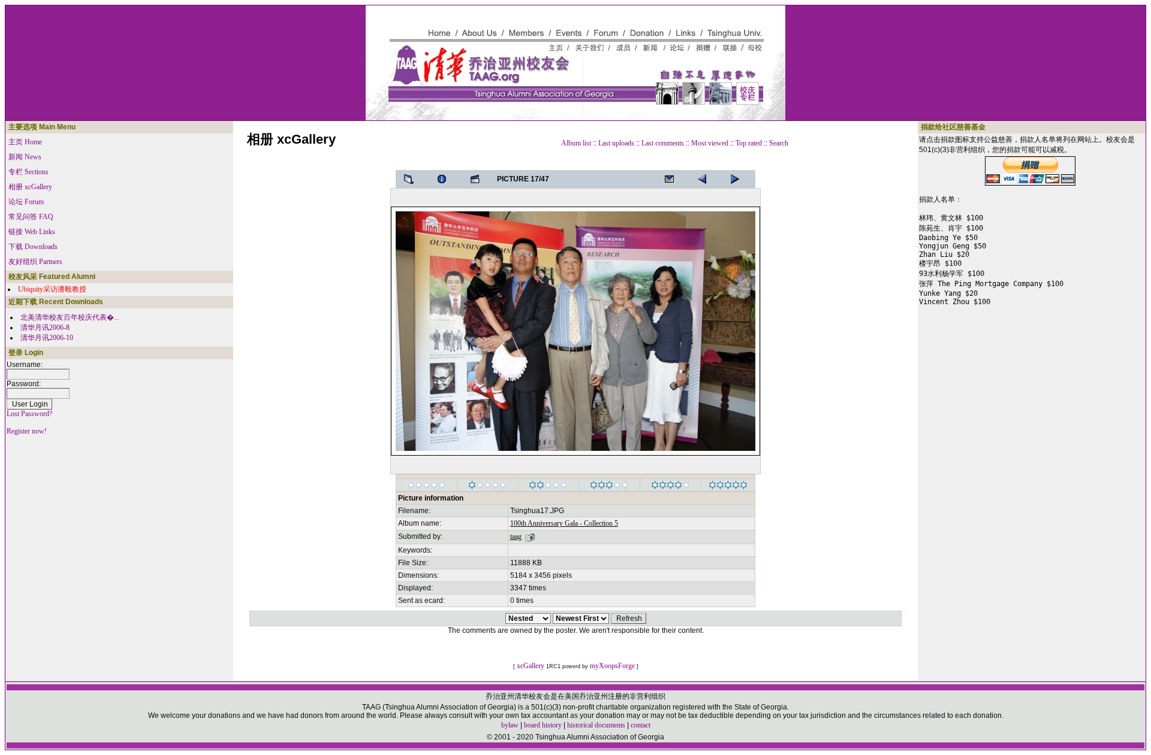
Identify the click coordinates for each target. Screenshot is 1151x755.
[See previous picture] (738, 179)
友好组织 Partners (35, 261)
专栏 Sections (28, 172)
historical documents (596, 725)
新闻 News (24, 157)
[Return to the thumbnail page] (412, 179)
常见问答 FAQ (30, 217)
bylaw (510, 725)
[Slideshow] (478, 179)
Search (778, 143)
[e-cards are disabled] (672, 179)
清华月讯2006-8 (45, 327)
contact (640, 725)
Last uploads (616, 143)
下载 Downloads (33, 246)
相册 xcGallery (30, 187)
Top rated (749, 143)
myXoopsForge (612, 666)
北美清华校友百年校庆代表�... (69, 317)
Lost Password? (29, 414)
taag (516, 536)
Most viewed (709, 143)
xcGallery (530, 666)
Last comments (662, 143)
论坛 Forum (26, 202)
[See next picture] (705, 179)
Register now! (27, 431)
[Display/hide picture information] (445, 179)
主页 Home (25, 142)
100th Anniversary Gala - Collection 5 (564, 523)
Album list (576, 143)
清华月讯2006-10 (46, 337)
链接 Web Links (31, 232)
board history (543, 725)
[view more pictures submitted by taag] (530, 536)
